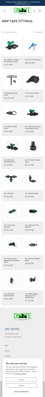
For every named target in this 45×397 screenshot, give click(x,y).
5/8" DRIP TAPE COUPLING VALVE (9, 161)
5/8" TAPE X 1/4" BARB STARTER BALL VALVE (11, 60)
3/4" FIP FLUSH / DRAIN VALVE (32, 161)
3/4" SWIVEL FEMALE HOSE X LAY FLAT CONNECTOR (31, 295)
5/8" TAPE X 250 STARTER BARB (9, 295)
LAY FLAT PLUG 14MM (32, 93)
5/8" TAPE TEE (8, 193)
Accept (21, 380)
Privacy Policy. (21, 374)
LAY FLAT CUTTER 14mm (33, 60)
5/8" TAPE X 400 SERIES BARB (32, 259)
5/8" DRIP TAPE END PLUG (10, 127)
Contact (7, 356)
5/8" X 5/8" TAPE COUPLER (9, 226)
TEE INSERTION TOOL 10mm (11, 94)
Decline (21, 385)
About (7, 351)
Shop (6, 346)
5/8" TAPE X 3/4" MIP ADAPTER (31, 226)
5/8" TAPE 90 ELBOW (31, 193)
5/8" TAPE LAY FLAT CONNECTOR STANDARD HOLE (12, 260)
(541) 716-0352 (12, 328)
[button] (4, 10)
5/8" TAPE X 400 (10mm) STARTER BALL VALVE (32, 127)
